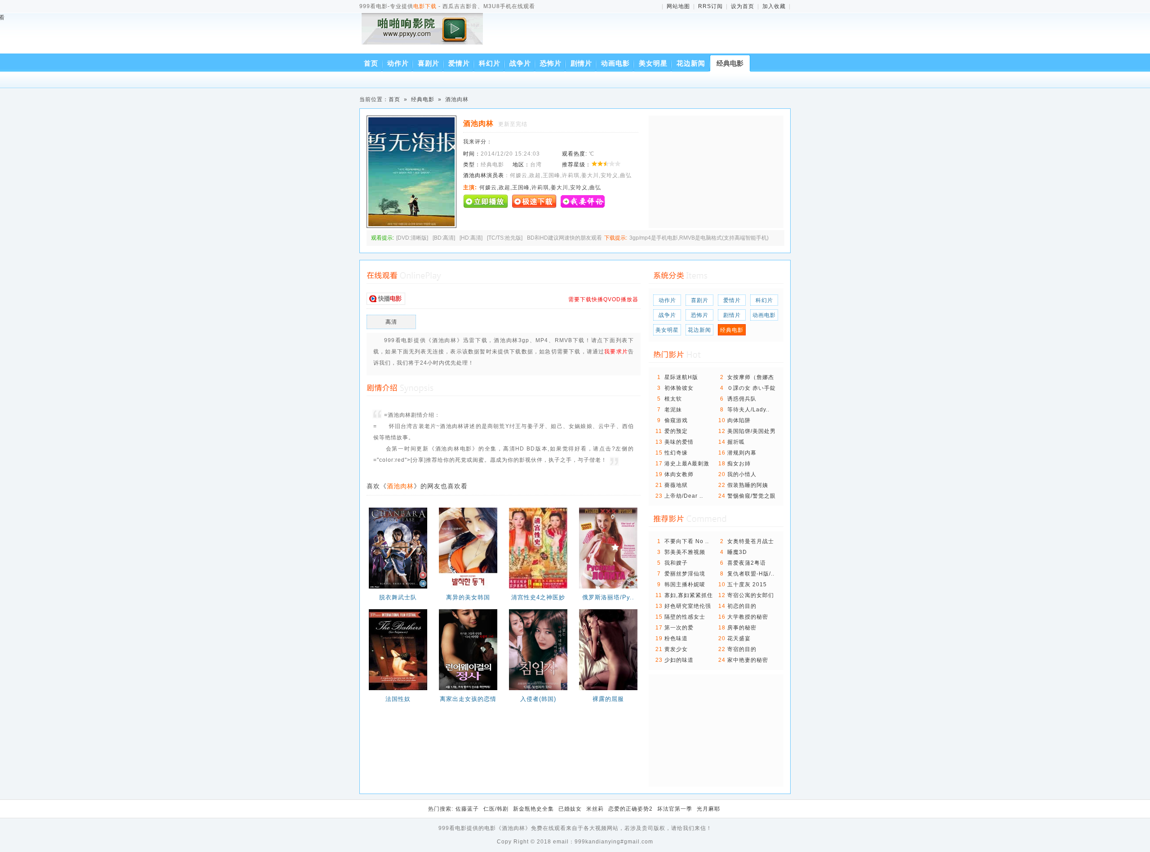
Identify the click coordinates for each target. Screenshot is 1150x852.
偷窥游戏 (676, 420)
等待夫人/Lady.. (748, 409)
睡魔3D (737, 552)
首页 (371, 63)
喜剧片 (428, 63)
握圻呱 (736, 442)
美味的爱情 (679, 442)
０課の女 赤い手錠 (751, 388)
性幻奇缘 (676, 453)
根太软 (673, 399)
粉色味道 (676, 638)
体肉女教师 (679, 474)
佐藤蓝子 (467, 809)
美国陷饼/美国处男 (751, 431)
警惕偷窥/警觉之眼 (751, 496)
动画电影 (615, 63)
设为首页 (742, 6)
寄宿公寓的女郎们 (750, 595)
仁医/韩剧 (496, 809)
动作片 (398, 63)
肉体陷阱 (739, 420)
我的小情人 (741, 474)
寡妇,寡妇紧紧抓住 (688, 595)
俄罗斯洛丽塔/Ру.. (608, 597)
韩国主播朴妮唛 (684, 584)
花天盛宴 (739, 638)
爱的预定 (676, 431)
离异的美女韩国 (468, 597)
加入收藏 (774, 6)
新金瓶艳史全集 (533, 809)
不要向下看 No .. (686, 541)
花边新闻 (691, 63)
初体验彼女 (679, 388)
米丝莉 (595, 809)
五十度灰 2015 (747, 584)
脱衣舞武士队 (398, 597)
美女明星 (653, 63)
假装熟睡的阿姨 (747, 485)
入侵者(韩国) (538, 699)
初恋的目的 (741, 606)
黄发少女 (676, 649)
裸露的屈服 (608, 699)
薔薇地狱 (676, 485)
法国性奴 (398, 699)
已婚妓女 (570, 809)
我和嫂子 (676, 563)
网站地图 (678, 6)
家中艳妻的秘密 (747, 660)
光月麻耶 (708, 809)
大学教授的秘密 (747, 617)
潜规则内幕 (741, 453)
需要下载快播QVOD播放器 (603, 299)
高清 (391, 322)
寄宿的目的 (741, 649)
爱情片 (459, 63)
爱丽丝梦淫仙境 (684, 574)
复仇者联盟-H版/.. (750, 574)
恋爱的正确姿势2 (630, 809)
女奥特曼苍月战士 (750, 541)
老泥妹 (673, 409)
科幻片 (489, 63)
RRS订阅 (710, 6)
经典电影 (730, 63)
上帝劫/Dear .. (683, 496)
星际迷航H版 (681, 377)
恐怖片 (551, 63)
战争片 (520, 63)
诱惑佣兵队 (741, 399)
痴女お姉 (739, 463)
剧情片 (581, 63)
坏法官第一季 (674, 809)
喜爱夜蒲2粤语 (746, 563)
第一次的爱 (679, 628)
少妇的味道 (679, 660)
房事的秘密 (741, 628)
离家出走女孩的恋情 (468, 699)
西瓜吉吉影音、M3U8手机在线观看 (424, 35)
